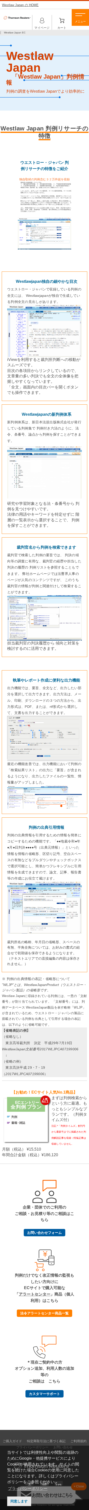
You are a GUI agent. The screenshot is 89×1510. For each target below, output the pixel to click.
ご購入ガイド (12, 1441)
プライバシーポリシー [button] (27, 1488)
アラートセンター (34, 1294)
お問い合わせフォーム (44, 1233)
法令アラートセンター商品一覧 (44, 1313)
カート (62, 21)
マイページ (42, 21)
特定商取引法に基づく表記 (46, 1441)
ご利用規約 (78, 1441)
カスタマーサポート (44, 1394)
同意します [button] (19, 1501)
